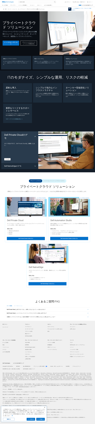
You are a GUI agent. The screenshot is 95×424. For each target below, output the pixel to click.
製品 (3, 344)
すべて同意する (40, 419)
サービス (4, 349)
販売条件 (18, 366)
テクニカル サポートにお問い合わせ (55, 328)
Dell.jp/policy (18, 394)
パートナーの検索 (51, 342)
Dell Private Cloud (15, 220)
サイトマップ (5, 327)
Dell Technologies (6, 363)
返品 (48, 331)
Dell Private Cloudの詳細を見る (25, 238)
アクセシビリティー (77, 366)
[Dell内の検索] (55, 2)
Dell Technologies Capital (30, 347)
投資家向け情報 (28, 349)
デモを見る (7, 159)
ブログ (71, 342)
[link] (76, 2)
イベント (72, 347)
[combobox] (37, 2)
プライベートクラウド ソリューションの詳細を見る (28, 43)
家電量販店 (50, 344)
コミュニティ (72, 326)
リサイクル (27, 354)
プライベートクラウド (35, 180)
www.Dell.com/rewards (24, 386)
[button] (68, 2)
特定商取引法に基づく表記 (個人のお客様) (11, 368)
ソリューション (6, 347)
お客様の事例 (28, 358)
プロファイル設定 (28, 331)
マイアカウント (28, 326)
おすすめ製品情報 (6, 351)
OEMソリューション (52, 347)
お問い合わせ (72, 328)
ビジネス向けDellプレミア (87, 5)
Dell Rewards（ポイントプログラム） (77, 344)
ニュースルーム (28, 351)
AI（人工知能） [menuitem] (5, 5)
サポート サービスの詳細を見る (13, 119)
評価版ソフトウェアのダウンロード (77, 356)
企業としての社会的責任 (30, 356)
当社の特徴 (27, 342)
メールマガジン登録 (74, 349)
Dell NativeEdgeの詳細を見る (47, 283)
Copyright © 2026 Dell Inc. (8, 366)
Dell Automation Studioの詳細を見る (69, 238)
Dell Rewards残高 (28, 336)
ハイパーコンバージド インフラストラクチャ (54, 180)
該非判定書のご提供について (29, 368)
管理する (9, 419)
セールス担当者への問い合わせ (11, 43)
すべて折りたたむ (18, 305)
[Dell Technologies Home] (8, 2)
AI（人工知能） (6, 342)
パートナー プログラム (52, 349)
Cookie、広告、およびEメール (56, 366)
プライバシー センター (74, 351)
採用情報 (27, 344)
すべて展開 (9, 305)
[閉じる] (44, 407)
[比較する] (69, 9)
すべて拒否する (31, 419)
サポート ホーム (51, 326)
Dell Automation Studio (61, 220)
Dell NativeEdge (36, 267)
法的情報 (67, 366)
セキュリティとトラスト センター (77, 354)
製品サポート (28, 333)
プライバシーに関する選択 (39, 366)
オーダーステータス (29, 328)
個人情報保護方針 (26, 366)
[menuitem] (13, 5)
